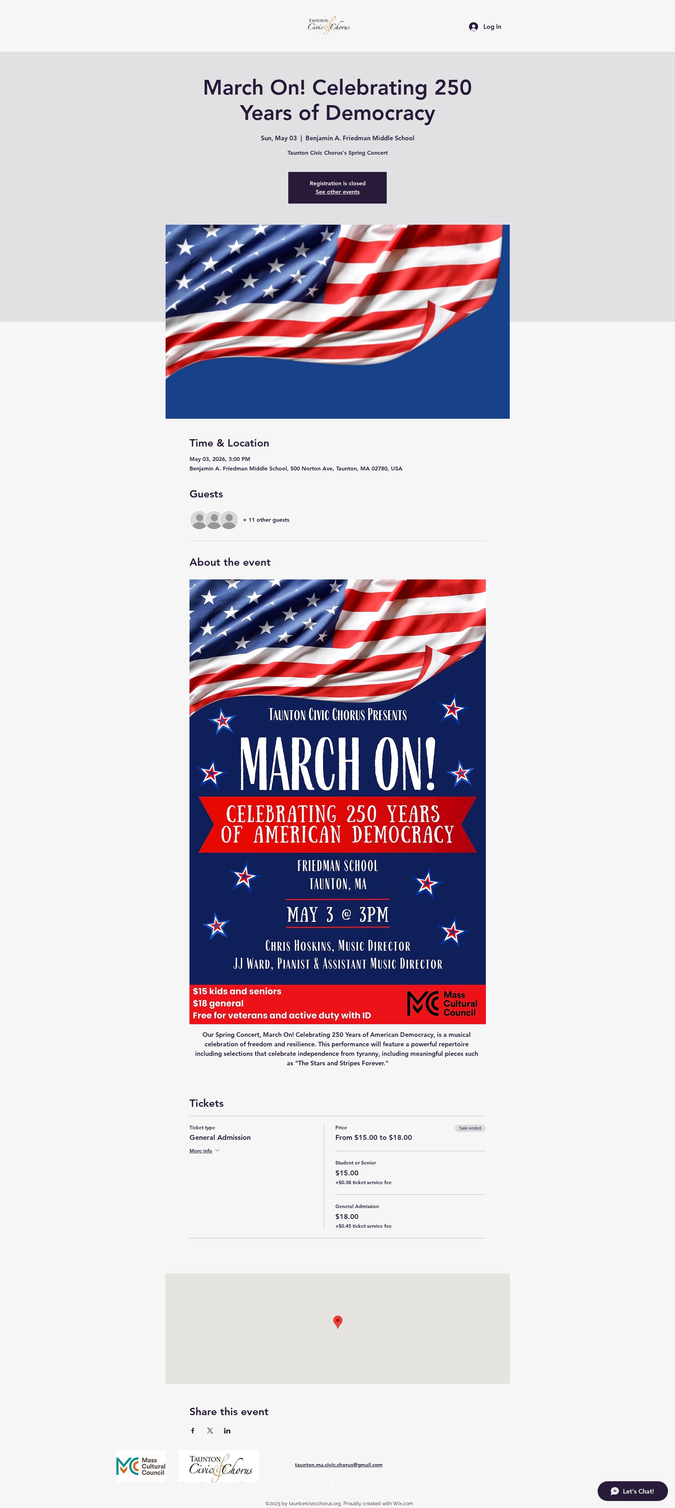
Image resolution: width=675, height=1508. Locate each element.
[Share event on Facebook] (192, 1430)
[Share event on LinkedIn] (227, 1430)
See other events (338, 191)
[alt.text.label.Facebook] (332, 1480)
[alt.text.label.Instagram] (342, 1480)
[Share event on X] (210, 1430)
